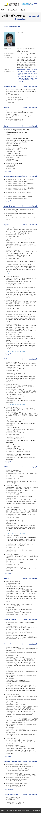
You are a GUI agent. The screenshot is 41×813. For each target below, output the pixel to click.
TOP (2, 10)
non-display (32, 86)
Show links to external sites (16, 274)
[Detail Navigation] (35, 3)
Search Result (13, 10)
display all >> (9, 171)
